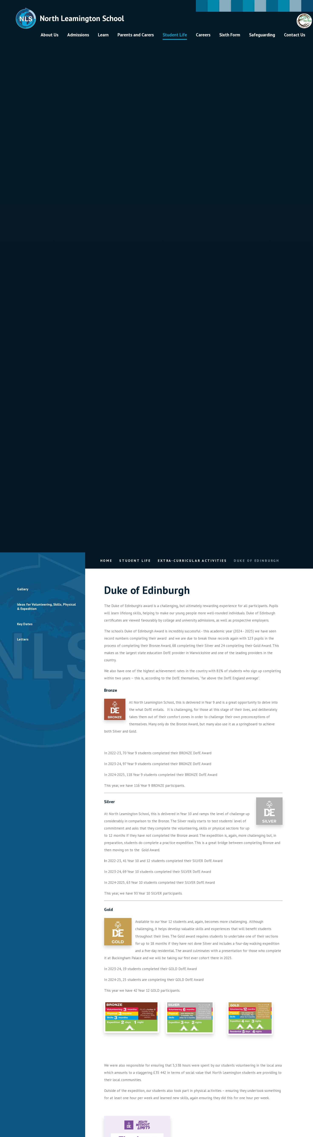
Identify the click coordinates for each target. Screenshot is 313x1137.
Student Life (135, 560)
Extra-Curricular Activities (192, 560)
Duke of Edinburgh (256, 560)
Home (106, 560)
